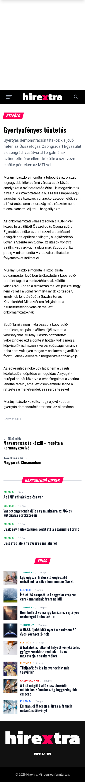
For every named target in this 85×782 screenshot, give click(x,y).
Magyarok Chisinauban (22, 460)
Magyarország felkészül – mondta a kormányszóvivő (33, 443)
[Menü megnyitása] (8, 96)
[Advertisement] (42, 45)
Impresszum (42, 753)
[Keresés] (76, 96)
